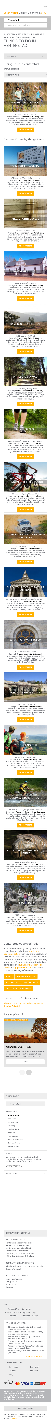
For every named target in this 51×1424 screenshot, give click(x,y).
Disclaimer (26, 1309)
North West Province (16, 1139)
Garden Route (13, 1122)
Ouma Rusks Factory (25, 166)
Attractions (11, 1284)
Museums (31, 230)
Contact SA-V (13, 1309)
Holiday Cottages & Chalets (21, 1256)
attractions (13, 982)
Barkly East (21, 1003)
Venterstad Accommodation (19, 1243)
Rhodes (7, 1006)
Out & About (23, 34)
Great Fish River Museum (25, 640)
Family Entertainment (31, 178)
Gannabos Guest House (19, 1046)
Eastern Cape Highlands (27, 37)
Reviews (9, 1287)
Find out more (25, 130)
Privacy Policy (13, 1312)
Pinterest (34, 1371)
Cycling (18, 114)
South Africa (9, 34)
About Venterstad (14, 1279)
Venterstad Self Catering (17, 1251)
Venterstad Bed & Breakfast (18, 1248)
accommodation (26, 976)
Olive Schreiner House (25, 692)
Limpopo (11, 1132)
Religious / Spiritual (26, 599)
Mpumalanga (13, 1136)
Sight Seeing (40, 599)
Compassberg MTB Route (25, 798)
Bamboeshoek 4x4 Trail (25, 324)
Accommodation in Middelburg (30, 285)
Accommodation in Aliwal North (30, 233)
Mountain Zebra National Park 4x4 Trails (26, 536)
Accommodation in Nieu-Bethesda (30, 812)
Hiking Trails (32, 388)
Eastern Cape (9, 37)
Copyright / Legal (29, 1312)
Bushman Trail (25, 429)
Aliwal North (9, 1003)
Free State (12, 1119)
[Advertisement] (25, 1203)
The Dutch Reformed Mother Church (25, 589)
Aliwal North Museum (25, 218)
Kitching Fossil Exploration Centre (25, 852)
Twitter (12, 1371)
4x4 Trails (32, 336)
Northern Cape (14, 1143)
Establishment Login (30, 1316)
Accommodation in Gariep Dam (30, 117)
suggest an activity (22, 967)
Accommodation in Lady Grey (30, 391)
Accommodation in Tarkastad (30, 443)
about (9, 976)
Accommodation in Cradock (30, 549)
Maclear (41, 1003)
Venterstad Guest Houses (17, 1245)
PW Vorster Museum (25, 271)
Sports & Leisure (29, 114)
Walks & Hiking (37, 441)
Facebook (13, 1367)
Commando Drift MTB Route (25, 482)
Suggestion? (12, 1173)
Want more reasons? (34, 1356)
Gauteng (11, 1126)
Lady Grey (31, 1003)
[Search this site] (36, 6)
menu (40, 6)
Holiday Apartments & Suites (21, 1253)
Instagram (34, 1367)
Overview (11, 56)
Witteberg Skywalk (25, 376)
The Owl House (25, 903)
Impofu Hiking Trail (25, 745)
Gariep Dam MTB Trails (25, 102)
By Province (11, 1112)
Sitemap (13, 1418)
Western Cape (14, 1146)
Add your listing (25, 1408)
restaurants (31, 982)
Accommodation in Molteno (30, 180)
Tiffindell (16, 1006)
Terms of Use (12, 1316)
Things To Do (36, 34)
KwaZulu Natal (13, 1129)
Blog (11, 1374)
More (25, 1062)
